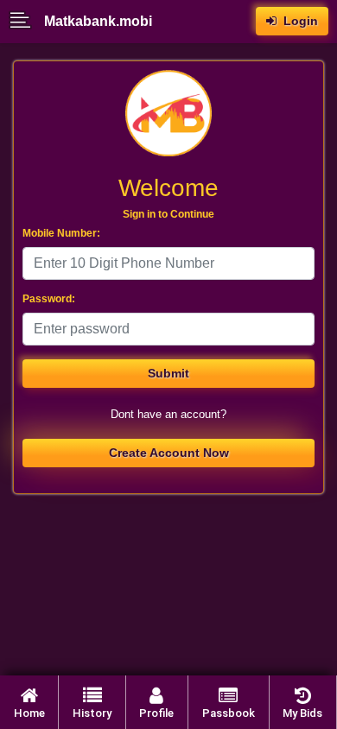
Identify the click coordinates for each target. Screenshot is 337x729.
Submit (168, 373)
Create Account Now (169, 453)
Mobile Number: (61, 233)
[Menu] (26, 21)
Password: (48, 299)
